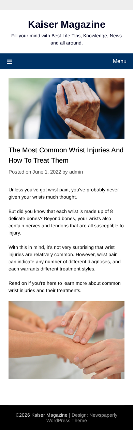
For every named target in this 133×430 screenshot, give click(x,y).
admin (76, 172)
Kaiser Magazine (66, 24)
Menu (120, 61)
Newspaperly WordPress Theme (82, 417)
